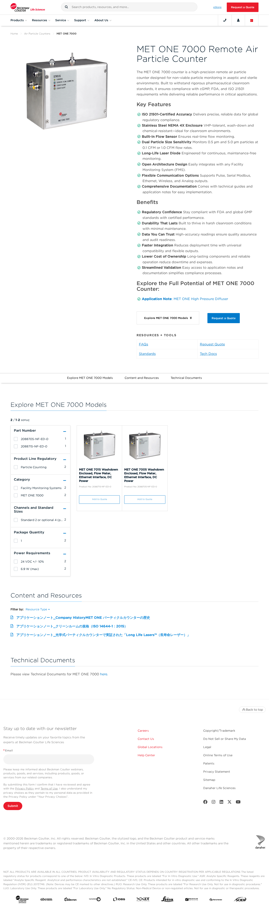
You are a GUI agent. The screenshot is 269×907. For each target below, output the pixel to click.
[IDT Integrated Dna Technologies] (143, 900)
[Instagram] (213, 803)
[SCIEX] (240, 900)
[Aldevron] (70, 900)
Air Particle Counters (37, 33)
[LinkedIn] (221, 803)
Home (14, 33)
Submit (13, 806)
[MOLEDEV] (191, 900)
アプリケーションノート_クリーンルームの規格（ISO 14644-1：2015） (72, 626)
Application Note (157, 299)
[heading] (16, 439)
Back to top (254, 709)
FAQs (143, 344)
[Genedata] (95, 900)
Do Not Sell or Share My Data (224, 738)
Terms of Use (49, 788)
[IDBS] (119, 900)
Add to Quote (99, 499)
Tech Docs (208, 354)
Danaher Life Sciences (219, 788)
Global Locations (150, 747)
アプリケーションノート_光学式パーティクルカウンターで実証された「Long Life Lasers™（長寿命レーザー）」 (103, 635)
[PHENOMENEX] (216, 900)
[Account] (238, 20)
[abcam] (46, 900)
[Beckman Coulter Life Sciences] (28, 7)
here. (104, 674)
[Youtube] (238, 803)
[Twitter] (229, 803)
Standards (147, 354)
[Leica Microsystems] (167, 900)
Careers (143, 730)
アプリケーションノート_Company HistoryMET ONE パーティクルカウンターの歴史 (83, 618)
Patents (208, 763)
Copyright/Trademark (219, 730)
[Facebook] (205, 803)
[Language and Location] (251, 20)
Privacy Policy (24, 788)
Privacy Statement (216, 771)
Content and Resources (142, 377)
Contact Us (146, 738)
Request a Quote (242, 7)
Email (8, 750)
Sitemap (209, 779)
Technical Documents (186, 377)
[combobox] (129, 7)
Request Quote (212, 344)
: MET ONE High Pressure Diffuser (200, 299)
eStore (217, 7)
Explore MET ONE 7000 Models (90, 377)
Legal (207, 747)
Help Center (146, 755)
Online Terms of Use (217, 755)
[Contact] (225, 20)
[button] (66, 7)
